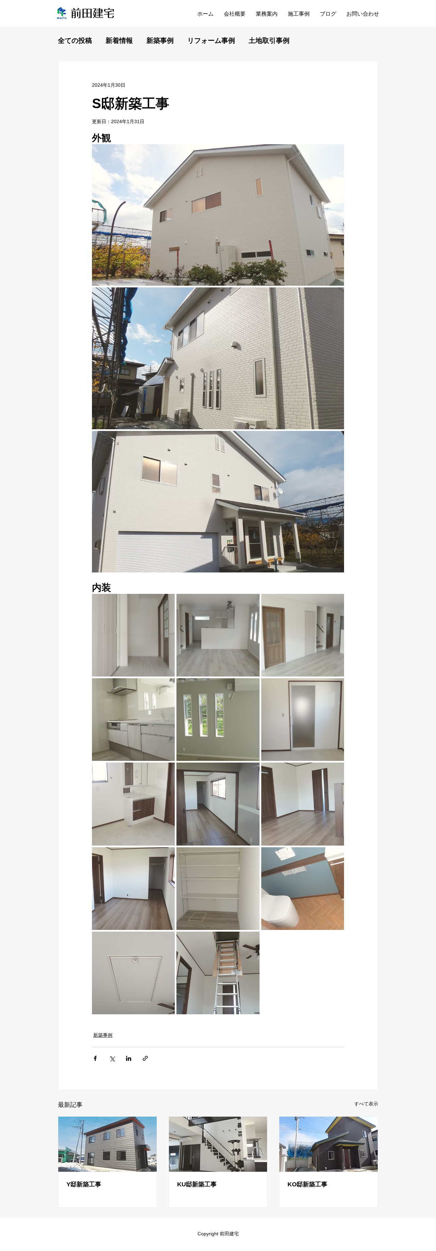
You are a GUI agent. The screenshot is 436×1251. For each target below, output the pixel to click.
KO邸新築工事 (307, 1184)
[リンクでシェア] (145, 1058)
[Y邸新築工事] (107, 1144)
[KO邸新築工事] (328, 1144)
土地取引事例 (269, 40)
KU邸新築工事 (197, 1184)
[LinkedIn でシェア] (128, 1058)
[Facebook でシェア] (95, 1058)
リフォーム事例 (211, 40)
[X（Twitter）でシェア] (112, 1058)
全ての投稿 (75, 40)
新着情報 (119, 40)
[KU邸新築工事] (218, 1144)
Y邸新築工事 (83, 1184)
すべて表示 (366, 1103)
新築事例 (160, 40)
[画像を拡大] (218, 215)
